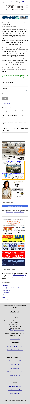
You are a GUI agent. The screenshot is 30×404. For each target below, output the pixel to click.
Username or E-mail (7, 82)
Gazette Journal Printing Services (11, 288)
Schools (4, 294)
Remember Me (7, 94)
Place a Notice (15, 364)
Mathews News (6, 292)
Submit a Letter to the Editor (15, 372)
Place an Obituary (15, 368)
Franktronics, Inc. (17, 401)
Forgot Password (6, 103)
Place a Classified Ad (15, 361)
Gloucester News (6, 290)
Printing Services (15, 393)
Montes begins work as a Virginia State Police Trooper (14, 123)
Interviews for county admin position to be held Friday (15, 129)
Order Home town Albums (15, 390)
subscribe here (6, 79)
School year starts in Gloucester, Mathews (15, 111)
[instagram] (18, 311)
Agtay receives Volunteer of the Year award (13, 116)
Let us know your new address (15, 212)
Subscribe (24, 2)
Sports (3, 297)
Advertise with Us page (19, 275)
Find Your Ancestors (15, 386)
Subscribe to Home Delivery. (15, 350)
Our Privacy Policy (15, 339)
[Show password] (26, 90)
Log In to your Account (15, 206)
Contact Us (5, 299)
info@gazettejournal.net (17, 330)
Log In (11, 2)
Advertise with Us (15, 375)
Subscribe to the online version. (15, 346)
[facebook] (14, 311)
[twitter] (11, 311)
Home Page (5, 285)
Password (4, 88)
